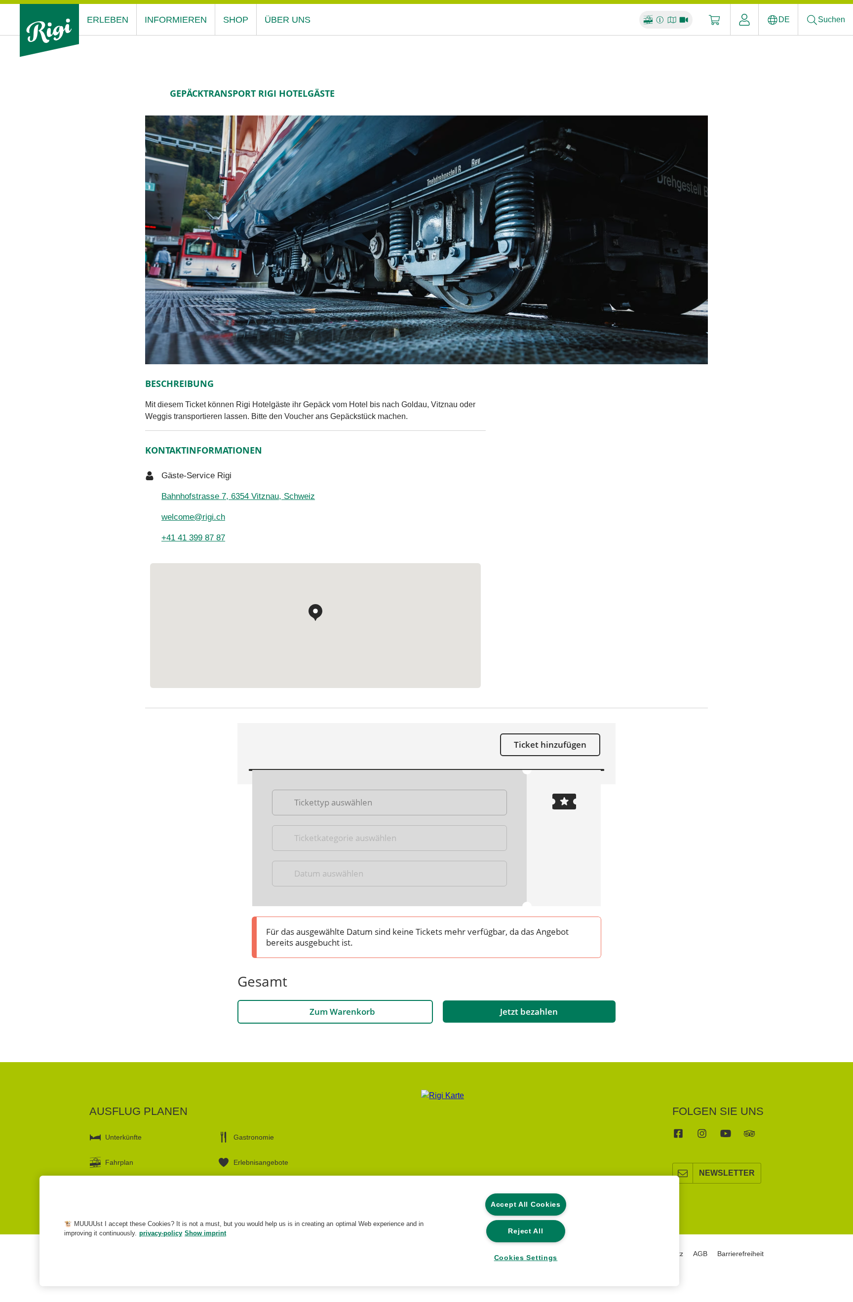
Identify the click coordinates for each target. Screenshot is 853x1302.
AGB (700, 1254)
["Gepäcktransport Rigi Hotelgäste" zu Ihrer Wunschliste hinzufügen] (698, 93)
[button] (38, 1234)
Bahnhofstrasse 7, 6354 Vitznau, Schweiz (238, 496)
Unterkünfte (123, 1137)
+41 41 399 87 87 (193, 537)
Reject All (525, 1231)
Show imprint (205, 1233)
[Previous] (153, 93)
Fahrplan (119, 1162)
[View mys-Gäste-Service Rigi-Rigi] (426, 239)
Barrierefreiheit (740, 1254)
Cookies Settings (526, 1258)
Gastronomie (253, 1137)
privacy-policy (160, 1233)
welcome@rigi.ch (193, 517)
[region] (359, 1231)
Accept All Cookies (526, 1204)
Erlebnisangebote (260, 1162)
